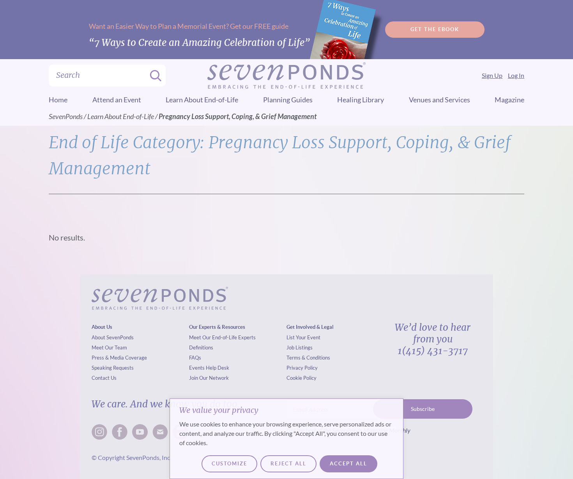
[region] (286, 438)
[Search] (153, 75)
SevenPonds (66, 116)
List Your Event (303, 337)
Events (197, 368)
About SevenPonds (113, 337)
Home (58, 99)
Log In (516, 75)
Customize (229, 464)
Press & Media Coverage (119, 357)
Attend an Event (116, 99)
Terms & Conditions (308, 357)
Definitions (201, 347)
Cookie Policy (301, 378)
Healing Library (360, 99)
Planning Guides (288, 99)
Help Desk (217, 368)
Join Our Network (209, 378)
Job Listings (299, 347)
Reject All (288, 464)
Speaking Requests (113, 368)
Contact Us (104, 378)
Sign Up (492, 75)
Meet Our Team (109, 347)
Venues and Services (439, 99)
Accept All (348, 464)
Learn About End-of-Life (202, 99)
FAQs (195, 357)
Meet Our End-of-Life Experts (222, 337)
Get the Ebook (434, 29)
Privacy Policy (302, 368)
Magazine (509, 99)
